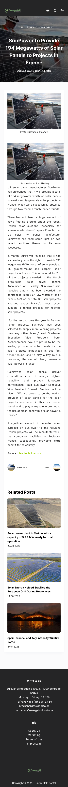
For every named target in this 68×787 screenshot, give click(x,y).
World (33, 27)
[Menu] (62, 10)
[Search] (55, 10)
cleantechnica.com (29, 453)
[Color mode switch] (48, 10)
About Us (34, 730)
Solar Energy (45, 27)
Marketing (34, 735)
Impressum (34, 743)
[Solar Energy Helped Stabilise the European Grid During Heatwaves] (34, 567)
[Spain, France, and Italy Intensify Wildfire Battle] (34, 618)
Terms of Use (34, 739)
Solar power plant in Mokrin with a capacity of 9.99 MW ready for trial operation (29, 537)
